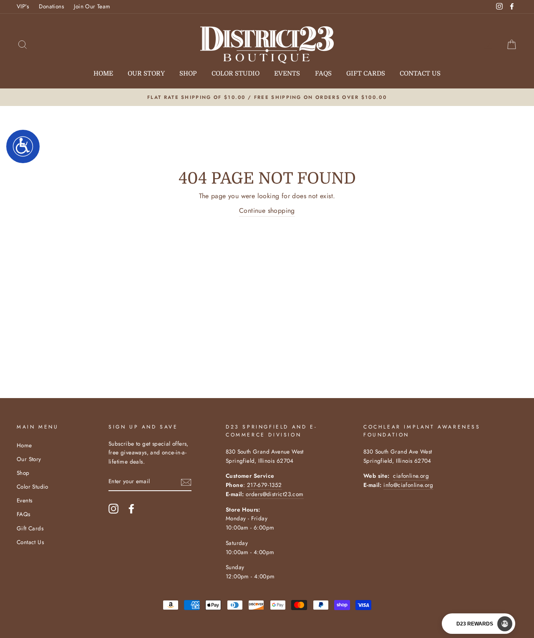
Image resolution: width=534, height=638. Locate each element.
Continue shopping (267, 210)
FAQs (323, 73)
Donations (51, 6)
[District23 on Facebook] (131, 509)
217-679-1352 (264, 485)
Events (287, 73)
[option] (267, 97)
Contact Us (420, 73)
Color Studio (235, 73)
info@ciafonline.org (408, 485)
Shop (187, 73)
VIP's (23, 6)
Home (103, 73)
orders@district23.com (274, 494)
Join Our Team (92, 6)
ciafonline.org (411, 476)
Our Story (146, 73)
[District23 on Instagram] (113, 509)
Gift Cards (365, 73)
